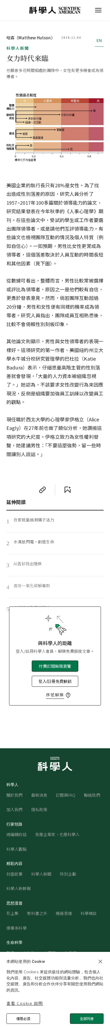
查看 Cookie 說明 (24, 1003)
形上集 (12, 913)
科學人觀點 (16, 849)
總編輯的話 (16, 834)
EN (99, 40)
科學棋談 (89, 913)
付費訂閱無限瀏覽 (55, 666)
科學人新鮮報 (18, 888)
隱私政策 (39, 809)
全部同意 (87, 1018)
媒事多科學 (16, 928)
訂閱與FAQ (65, 795)
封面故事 (14, 874)
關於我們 (14, 795)
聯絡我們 (92, 795)
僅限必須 (23, 1018)
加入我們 (14, 809)
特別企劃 (68, 874)
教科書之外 (37, 913)
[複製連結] (42, 490)
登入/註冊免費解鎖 (55, 681)
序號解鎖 (55, 694)
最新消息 (39, 795)
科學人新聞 (17, 48)
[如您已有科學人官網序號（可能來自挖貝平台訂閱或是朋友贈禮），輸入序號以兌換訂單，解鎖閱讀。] (68, 695)
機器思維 (64, 913)
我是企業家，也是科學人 (57, 834)
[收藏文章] (67, 490)
